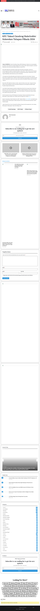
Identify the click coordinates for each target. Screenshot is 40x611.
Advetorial (5, 583)
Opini (4, 548)
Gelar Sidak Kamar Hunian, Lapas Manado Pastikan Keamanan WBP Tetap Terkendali (19, 166)
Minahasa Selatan (6, 515)
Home (4, 31)
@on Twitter (3, 599)
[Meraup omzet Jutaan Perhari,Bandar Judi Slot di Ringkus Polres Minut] (5, 493)
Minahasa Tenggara (6, 517)
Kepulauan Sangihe (30, 585)
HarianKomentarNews (22, 607)
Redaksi (20, 609)
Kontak (23, 609)
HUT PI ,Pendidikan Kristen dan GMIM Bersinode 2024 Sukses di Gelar (21, 487)
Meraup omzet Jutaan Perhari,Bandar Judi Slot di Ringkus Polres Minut (21, 491)
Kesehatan (5, 550)
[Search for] (38, 11)
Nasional (4, 535)
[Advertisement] (25, 9)
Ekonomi (4, 540)
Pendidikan (5, 545)
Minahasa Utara (19, 593)
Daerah (7, 31)
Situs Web (22, 271)
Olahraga (4, 542)
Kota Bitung (5, 512)
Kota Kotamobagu (33, 588)
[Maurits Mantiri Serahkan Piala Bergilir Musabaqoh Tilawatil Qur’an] (5, 484)
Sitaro (4, 520)
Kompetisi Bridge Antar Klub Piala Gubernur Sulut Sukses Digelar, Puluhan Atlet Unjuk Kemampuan (7, 244)
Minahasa (4, 510)
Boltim (4, 522)
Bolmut (4, 514)
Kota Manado (8, 33)
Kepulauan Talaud (6, 532)
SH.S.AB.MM (28, 99)
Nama (3, 267)
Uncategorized (31, 595)
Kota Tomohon (5, 527)
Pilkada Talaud (29, 109)
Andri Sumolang (12, 109)
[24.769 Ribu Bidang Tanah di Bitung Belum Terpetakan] (5, 498)
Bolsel (4, 530)
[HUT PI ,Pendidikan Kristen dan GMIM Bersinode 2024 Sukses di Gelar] (5, 489)
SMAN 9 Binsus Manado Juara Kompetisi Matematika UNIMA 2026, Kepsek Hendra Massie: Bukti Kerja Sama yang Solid (32, 172)
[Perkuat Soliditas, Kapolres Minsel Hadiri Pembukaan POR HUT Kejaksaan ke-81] (5, 479)
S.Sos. (30, 96)
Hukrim (13, 585)
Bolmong (4, 525)
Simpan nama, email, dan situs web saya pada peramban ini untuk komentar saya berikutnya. (18, 275)
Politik (12, 33)
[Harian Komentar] (9, 10)
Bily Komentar (12, 114)
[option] (20, 460)
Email (3, 271)
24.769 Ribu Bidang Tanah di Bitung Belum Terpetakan (18, 496)
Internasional (5, 547)
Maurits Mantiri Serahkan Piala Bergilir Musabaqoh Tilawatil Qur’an (20, 482)
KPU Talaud (20, 109)
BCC (33, 607)
